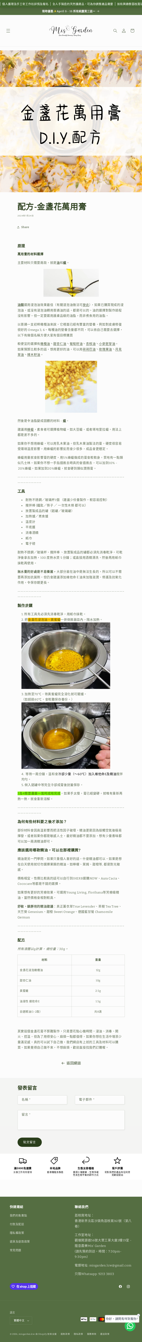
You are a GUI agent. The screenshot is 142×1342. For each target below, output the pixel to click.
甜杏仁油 (59, 344)
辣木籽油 (33, 355)
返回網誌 (74, 1063)
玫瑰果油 (105, 349)
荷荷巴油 (89, 349)
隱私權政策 (17, 1233)
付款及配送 (17, 1224)
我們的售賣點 (18, 1215)
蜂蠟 (30, 429)
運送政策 (105, 1334)
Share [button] (25, 227)
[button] (8, 30)
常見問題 (15, 1250)
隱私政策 (78, 1334)
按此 (86, 305)
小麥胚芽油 (107, 344)
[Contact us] (130, 1325)
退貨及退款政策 (20, 1241)
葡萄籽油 (76, 344)
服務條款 (92, 1334)
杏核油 (91, 344)
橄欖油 (45, 344)
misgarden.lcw (27, 1334)
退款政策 (65, 1334)
